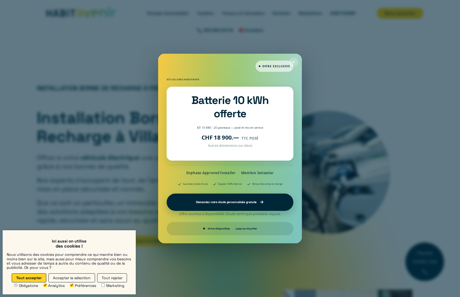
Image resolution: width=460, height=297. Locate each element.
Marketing (115, 285)
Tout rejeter (112, 277)
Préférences (85, 285)
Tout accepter (29, 277)
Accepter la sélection (72, 277)
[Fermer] (293, 61)
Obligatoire (28, 285)
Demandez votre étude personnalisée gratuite (226, 202)
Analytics (56, 285)
